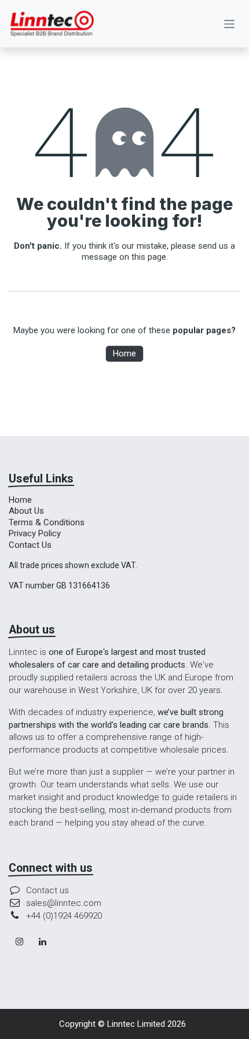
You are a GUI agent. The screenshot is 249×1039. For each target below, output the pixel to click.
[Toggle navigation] (229, 23)
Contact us (47, 890)
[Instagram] (19, 941)
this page (148, 257)
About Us (26, 511)
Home (124, 353)
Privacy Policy (35, 533)
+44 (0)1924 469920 (64, 916)
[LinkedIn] (43, 941)
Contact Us (30, 545)
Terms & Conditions (47, 522)
